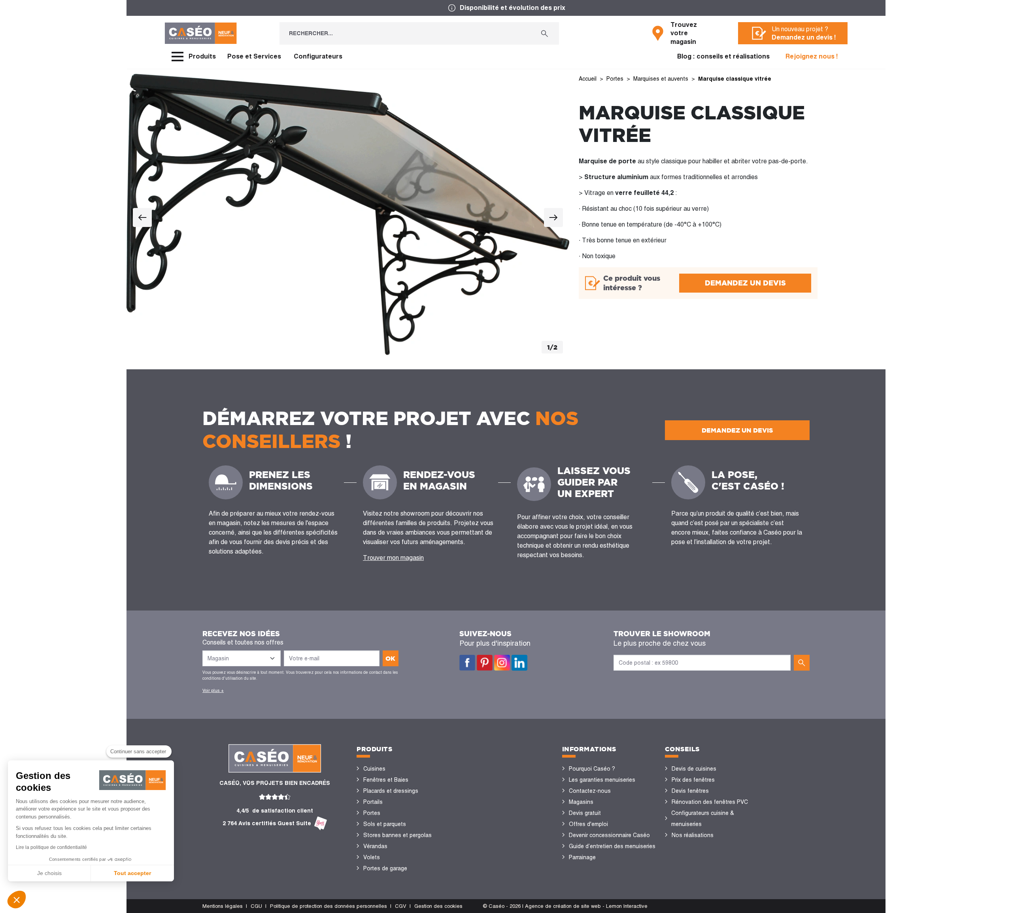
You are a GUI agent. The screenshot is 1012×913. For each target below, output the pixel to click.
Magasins (581, 802)
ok (390, 658)
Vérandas (375, 846)
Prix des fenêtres (693, 780)
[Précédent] (142, 217)
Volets (371, 857)
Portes (371, 813)
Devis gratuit (585, 813)
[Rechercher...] (544, 33)
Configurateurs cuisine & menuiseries (702, 818)
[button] (16, 899)
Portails (373, 802)
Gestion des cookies (438, 906)
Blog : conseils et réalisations (723, 56)
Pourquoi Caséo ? (592, 769)
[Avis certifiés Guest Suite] (320, 823)
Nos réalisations (693, 835)
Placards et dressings (390, 791)
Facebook (467, 663)
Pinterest (485, 663)
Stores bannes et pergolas (397, 835)
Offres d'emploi (588, 824)
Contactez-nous (590, 791)
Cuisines (374, 769)
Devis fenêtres (690, 791)
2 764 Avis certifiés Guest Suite (267, 823)
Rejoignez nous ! (811, 56)
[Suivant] (553, 217)
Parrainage (582, 857)
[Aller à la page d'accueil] (200, 33)
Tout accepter (132, 873)
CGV (400, 906)
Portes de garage (385, 868)
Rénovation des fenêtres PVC (710, 802)
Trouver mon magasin (393, 557)
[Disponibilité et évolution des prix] (506, 8)
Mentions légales (222, 906)
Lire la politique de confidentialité (51, 847)
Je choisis (49, 873)
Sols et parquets (384, 824)
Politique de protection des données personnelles (328, 906)
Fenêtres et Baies (385, 780)
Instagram (502, 663)
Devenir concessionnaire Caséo (609, 835)
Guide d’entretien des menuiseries (612, 846)
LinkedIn (519, 663)
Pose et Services (254, 56)
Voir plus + (213, 690)
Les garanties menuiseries (602, 780)
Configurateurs (318, 56)
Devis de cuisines (694, 769)
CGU (256, 906)
